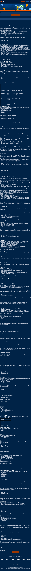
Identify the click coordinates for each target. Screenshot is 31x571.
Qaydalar (14, 556)
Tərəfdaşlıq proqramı (18, 556)
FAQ (21, 556)
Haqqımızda (10, 556)
